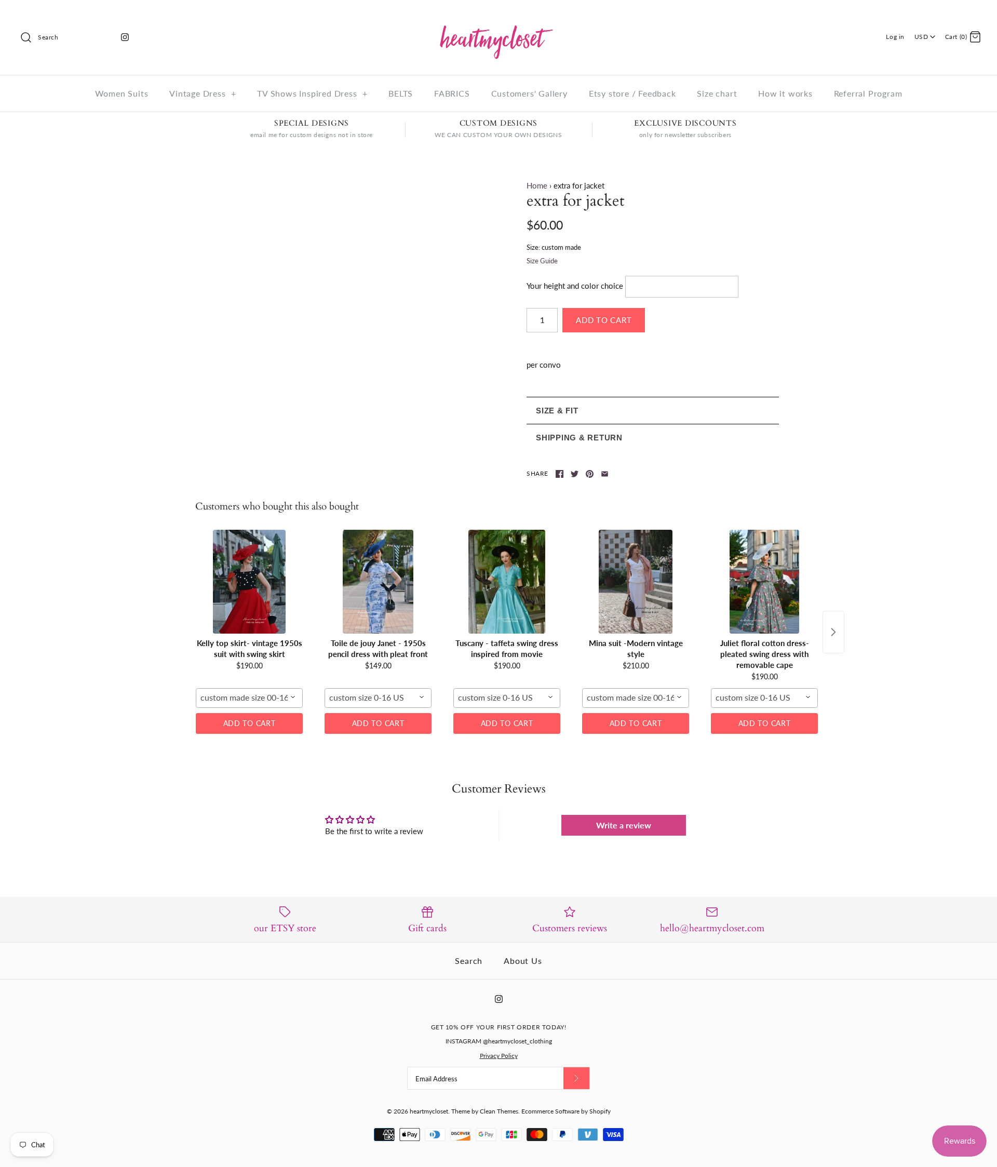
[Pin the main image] (590, 474)
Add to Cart (249, 723)
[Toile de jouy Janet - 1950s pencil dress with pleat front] (378, 582)
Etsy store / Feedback (632, 93)
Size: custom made (554, 247)
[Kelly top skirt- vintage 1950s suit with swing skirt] (249, 582)
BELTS (400, 93)
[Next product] (833, 632)
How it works (785, 93)
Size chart (717, 93)
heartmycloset (429, 1111)
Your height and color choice (575, 285)
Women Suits (122, 93)
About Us (523, 960)
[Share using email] (605, 474)
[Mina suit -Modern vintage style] (635, 582)
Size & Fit (557, 410)
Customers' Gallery (529, 93)
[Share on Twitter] (574, 474)
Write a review (623, 825)
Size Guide (542, 261)
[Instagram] (125, 37)
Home (537, 185)
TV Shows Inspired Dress (312, 93)
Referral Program (868, 93)
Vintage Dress (202, 93)
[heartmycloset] (498, 16)
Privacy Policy (499, 1055)
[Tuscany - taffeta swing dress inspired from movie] (506, 582)
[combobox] (249, 698)
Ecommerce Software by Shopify (566, 1111)
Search (468, 960)
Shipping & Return (579, 437)
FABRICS (452, 93)
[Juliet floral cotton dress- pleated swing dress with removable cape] (764, 582)
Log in (895, 37)
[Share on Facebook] (559, 474)
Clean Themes (499, 1111)
